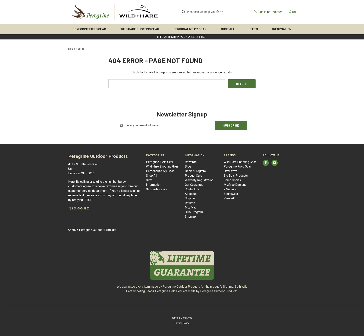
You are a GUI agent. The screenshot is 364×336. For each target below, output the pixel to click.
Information (281, 29)
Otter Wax (230, 171)
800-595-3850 (80, 208)
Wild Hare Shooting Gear (139, 29)
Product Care (193, 175)
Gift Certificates (156, 189)
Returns (190, 203)
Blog (188, 166)
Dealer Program (195, 171)
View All (229, 198)
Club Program (194, 212)
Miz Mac (190, 207)
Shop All (228, 29)
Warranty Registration (199, 180)
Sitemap (190, 216)
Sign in (261, 12)
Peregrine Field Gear (89, 29)
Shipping (190, 198)
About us (191, 194)
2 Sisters (230, 189)
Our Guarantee (194, 184)
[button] (182, 265)
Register (276, 12)
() (293, 12)
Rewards (191, 162)
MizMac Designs (235, 184)
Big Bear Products (236, 175)
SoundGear (231, 194)
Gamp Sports (232, 180)
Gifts (253, 29)
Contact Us (192, 189)
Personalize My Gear (189, 29)
